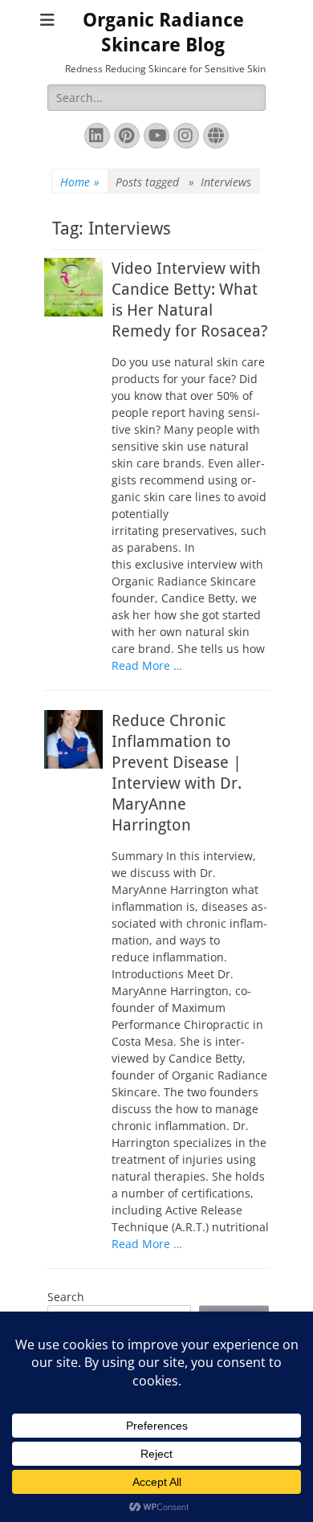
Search (65, 1296)
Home (80, 182)
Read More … (147, 665)
